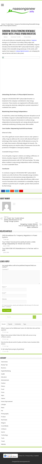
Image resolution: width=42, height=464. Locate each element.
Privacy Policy (29, 455)
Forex (2, 392)
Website (4, 299)
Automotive (4, 361)
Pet (2, 410)
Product (3, 416)
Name (4, 287)
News (2, 407)
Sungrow (34, 40)
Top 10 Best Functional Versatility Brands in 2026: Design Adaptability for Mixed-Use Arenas (19, 243)
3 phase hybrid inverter (22, 51)
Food (2, 389)
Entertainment (5, 380)
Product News (10, 24)
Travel (3, 441)
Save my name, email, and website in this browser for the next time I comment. (20, 305)
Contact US (21, 455)
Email (4, 293)
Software (3, 429)
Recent (3, 324)
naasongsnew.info (24, 461)
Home (3, 24)
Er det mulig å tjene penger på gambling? (12, 349)
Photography (4, 413)
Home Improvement (7, 401)
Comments (18, 324)
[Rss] (21, 459)
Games (3, 398)
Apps (2, 395)
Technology (4, 435)
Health (3, 374)
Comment (5, 269)
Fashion (3, 383)
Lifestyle (3, 404)
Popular (10, 324)
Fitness (3, 386)
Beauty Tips (4, 365)
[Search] (34, 317)
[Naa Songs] (21, 10)
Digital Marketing (6, 371)
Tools (2, 438)
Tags (24, 324)
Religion (3, 423)
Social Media (4, 426)
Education (4, 377)
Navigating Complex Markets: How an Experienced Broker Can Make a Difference (28, 225)
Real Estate (4, 420)
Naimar (6, 37)
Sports (3, 432)
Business (3, 368)
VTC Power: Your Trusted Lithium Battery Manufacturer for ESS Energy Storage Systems (14, 219)
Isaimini (36, 455)
